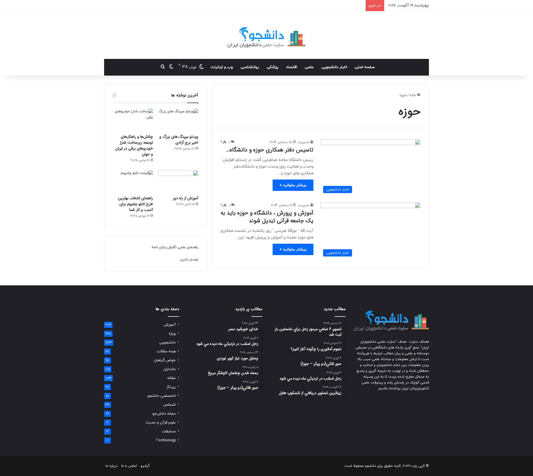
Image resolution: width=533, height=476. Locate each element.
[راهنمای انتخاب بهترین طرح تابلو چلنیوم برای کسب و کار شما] (133, 181)
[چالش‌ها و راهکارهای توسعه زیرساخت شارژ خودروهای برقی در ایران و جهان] (133, 120)
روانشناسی (250, 67)
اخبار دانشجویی (334, 67)
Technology (166, 440)
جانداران (169, 369)
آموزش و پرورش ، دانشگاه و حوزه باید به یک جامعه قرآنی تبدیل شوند (267, 217)
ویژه (172, 333)
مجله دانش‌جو (164, 413)
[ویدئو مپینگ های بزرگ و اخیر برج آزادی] (178, 120)
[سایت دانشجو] (266, 35)
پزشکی (272, 67)
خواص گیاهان (165, 360)
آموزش (170, 324)
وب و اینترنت (221, 67)
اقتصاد (291, 67)
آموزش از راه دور (185, 198)
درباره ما (111, 465)
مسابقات (169, 431)
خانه (413, 95)
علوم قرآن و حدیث (160, 422)
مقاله (171, 378)
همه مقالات (166, 351)
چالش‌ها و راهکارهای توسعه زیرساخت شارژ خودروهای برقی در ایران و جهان (134, 145)
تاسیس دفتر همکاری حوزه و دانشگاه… (269, 150)
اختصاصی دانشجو (161, 395)
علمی (309, 67)
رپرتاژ (171, 387)
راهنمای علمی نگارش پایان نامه (175, 247)
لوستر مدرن (189, 259)
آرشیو (145, 465)
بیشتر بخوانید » (293, 185)
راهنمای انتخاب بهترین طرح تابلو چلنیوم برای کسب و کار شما (135, 204)
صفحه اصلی (365, 67)
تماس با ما (129, 465)
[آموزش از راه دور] (178, 181)
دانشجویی (167, 342)
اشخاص (169, 404)
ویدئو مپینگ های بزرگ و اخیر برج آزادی (178, 140)
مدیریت (303, 142)
